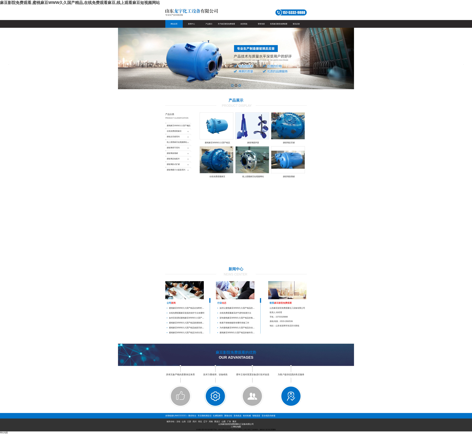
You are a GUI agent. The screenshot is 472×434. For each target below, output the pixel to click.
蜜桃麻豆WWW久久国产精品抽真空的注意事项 (189, 328)
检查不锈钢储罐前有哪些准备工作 (234, 323)
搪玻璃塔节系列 (173, 148)
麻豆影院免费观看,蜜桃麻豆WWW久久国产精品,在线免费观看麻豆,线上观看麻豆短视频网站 (80, 2)
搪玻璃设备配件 (173, 159)
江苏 (189, 421)
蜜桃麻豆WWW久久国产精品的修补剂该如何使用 (241, 333)
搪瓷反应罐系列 (173, 137)
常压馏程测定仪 (205, 416)
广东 (229, 421)
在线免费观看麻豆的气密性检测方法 (235, 313)
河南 (211, 421)
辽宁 (205, 421)
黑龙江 (217, 421)
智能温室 (256, 416)
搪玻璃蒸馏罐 (172, 153)
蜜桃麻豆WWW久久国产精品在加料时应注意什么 (190, 308)
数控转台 (192, 416)
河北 (200, 421)
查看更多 (248, 261)
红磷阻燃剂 (218, 416)
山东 (184, 421)
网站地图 (237, 427)
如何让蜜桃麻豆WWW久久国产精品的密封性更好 (241, 308)
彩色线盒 (238, 416)
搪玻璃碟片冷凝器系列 (176, 170)
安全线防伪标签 (268, 416)
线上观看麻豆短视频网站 (177, 142)
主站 (178, 421)
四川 (195, 421)
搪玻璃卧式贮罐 (173, 164)
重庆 (234, 421)
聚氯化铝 (228, 416)
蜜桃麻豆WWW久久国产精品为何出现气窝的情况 (190, 333)
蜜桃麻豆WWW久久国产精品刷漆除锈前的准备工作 (191, 323)
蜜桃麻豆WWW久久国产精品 (178, 125)
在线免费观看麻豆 (174, 131)
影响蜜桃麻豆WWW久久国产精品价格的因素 (239, 318)
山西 (224, 421)
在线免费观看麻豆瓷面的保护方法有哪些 (186, 313)
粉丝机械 (247, 416)
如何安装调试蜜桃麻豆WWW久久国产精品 (187, 318)
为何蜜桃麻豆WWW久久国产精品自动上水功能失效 (242, 328)
